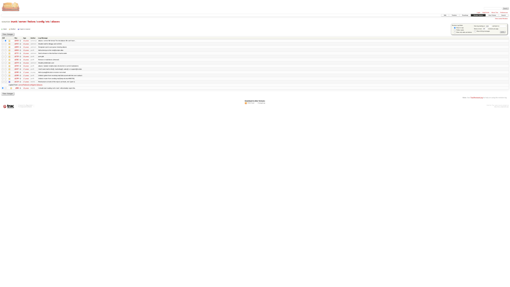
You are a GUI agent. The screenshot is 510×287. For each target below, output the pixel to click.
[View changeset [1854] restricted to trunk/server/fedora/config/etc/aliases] (20, 47)
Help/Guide (485, 12)
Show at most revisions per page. (486, 28)
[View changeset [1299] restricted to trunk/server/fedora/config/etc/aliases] (20, 78)
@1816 (17, 50)
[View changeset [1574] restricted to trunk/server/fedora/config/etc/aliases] (20, 63)
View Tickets (492, 15)
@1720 (17, 56)
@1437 (17, 69)
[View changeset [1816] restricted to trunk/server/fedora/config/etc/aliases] (20, 50)
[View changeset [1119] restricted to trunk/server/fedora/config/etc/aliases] (20, 82)
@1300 (17, 75)
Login (478, 12)
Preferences (504, 12)
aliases (55, 21)
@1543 (17, 66)
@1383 (17, 72)
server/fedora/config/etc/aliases (30, 85)
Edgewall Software (26, 106)
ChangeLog (261, 103)
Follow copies (460, 30)
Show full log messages (483, 31)
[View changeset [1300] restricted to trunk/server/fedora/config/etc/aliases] (20, 75)
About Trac (494, 12)
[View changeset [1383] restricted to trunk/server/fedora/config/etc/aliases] (20, 72)
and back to (495, 26)
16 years (26, 53)
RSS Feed (251, 103)
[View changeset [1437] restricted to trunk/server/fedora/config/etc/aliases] (20, 69)
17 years (26, 69)
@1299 (17, 78)
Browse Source (478, 15)
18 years (26, 88)
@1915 (17, 44)
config (40, 21)
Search (503, 15)
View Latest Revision (501, 18)
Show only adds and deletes (464, 32)
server (22, 21)
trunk (14, 21)
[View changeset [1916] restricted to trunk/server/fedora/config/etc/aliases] (20, 41)
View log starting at (479, 26)
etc (48, 21)
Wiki (445, 15)
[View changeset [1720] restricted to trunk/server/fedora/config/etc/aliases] (20, 56)
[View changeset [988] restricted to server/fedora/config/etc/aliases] (20, 88)
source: (6, 21)
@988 (17, 88)
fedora (31, 21)
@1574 (17, 63)
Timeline (454, 15)
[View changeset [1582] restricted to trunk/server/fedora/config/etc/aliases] (20, 60)
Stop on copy (460, 27)
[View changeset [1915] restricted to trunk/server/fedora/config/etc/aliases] (20, 44)
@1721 (17, 53)
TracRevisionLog (476, 97)
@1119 (17, 82)
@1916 (17, 41)
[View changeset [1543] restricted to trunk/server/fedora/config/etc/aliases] (20, 66)
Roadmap (465, 15)
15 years (26, 40)
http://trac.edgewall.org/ (501, 106)
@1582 (17, 60)
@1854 (17, 47)
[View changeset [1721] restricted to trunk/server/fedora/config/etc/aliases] (20, 53)
